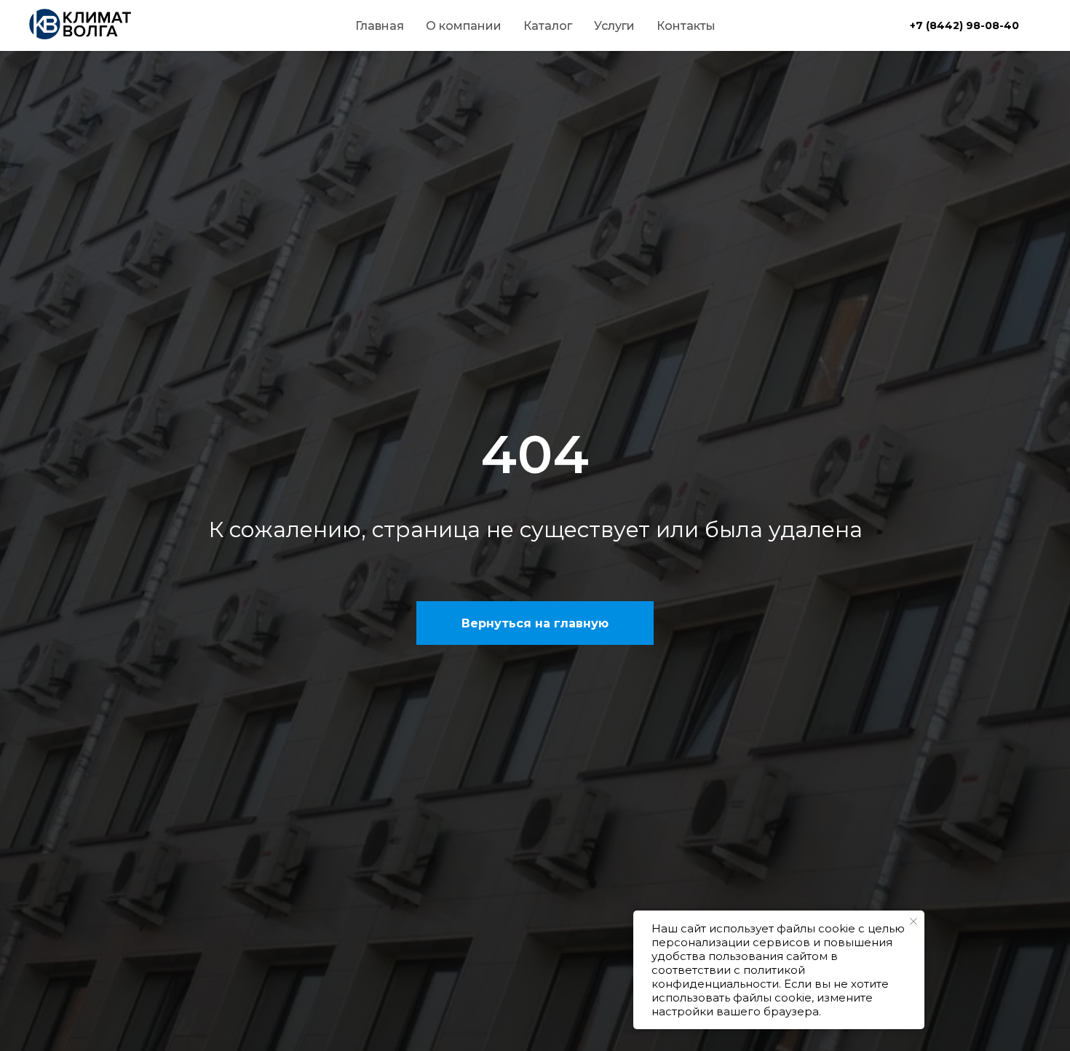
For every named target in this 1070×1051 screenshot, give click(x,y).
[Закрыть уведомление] (913, 921)
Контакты (686, 26)
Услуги (614, 26)
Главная (379, 26)
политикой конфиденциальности (728, 977)
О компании (464, 26)
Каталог (547, 26)
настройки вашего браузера (735, 1011)
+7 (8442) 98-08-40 (964, 25)
